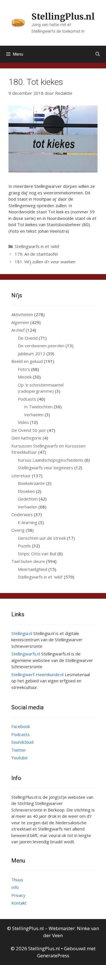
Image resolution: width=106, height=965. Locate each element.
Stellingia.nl (21, 633)
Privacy (18, 895)
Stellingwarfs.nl (25, 654)
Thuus (17, 879)
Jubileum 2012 (31, 353)
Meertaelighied (32, 569)
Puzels (24, 545)
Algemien (20, 322)
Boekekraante (31, 483)
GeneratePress (53, 955)
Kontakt (19, 903)
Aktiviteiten (22, 314)
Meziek (25, 377)
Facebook (20, 726)
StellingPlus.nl (63, 16)
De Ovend (28, 338)
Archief (18, 330)
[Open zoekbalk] (97, 54)
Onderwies (22, 514)
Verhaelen (34, 414)
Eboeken (26, 491)
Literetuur (21, 475)
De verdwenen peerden (41, 345)
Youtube (19, 757)
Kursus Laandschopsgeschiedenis (50, 460)
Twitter (18, 750)
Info (15, 887)
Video (23, 422)
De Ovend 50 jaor (28, 430)
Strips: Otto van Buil (37, 553)
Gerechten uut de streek (42, 538)
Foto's (24, 369)
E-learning (27, 522)
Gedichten (28, 499)
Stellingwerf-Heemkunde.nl (37, 674)
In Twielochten (38, 406)
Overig (18, 530)
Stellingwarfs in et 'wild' (37, 246)
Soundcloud (22, 742)
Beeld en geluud (27, 361)
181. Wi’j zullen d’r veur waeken (45, 261)
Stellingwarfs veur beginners (45, 467)
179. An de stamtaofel (36, 254)
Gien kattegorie (26, 438)
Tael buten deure (28, 561)
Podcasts (27, 399)
